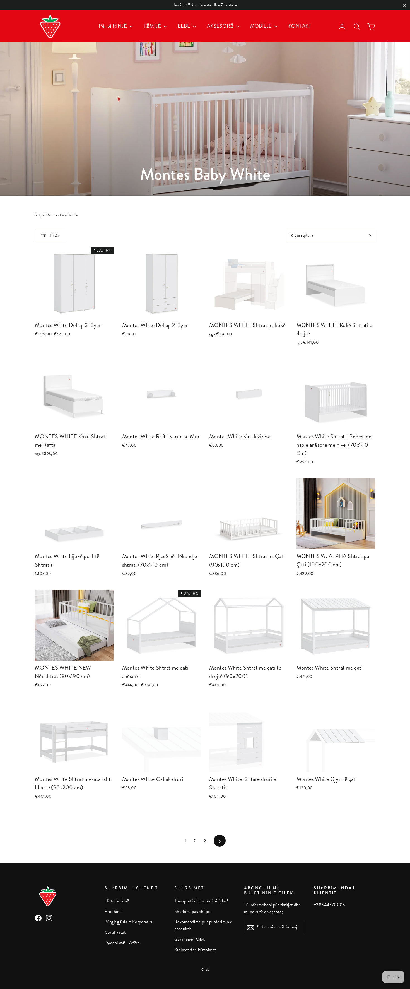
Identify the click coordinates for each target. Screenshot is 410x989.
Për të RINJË (113, 26)
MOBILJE (261, 26)
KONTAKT (299, 26)
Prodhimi (113, 911)
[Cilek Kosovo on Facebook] (38, 917)
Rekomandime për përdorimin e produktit (203, 925)
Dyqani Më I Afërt (122, 942)
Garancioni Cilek (189, 939)
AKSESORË (221, 26)
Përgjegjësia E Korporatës (129, 921)
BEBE (185, 26)
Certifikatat (115, 932)
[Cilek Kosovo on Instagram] (49, 917)
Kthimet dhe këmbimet (195, 949)
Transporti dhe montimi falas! (201, 900)
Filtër (54, 235)
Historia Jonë (117, 900)
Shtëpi (40, 215)
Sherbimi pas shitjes (192, 911)
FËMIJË (153, 26)
